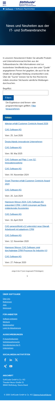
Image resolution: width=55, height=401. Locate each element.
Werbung (6, 322)
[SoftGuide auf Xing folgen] (5, 366)
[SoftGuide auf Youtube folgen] (10, 366)
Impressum (7, 308)
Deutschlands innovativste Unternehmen (23, 141)
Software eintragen (10, 319)
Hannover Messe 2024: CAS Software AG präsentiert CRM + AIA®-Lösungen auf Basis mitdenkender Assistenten (25, 205)
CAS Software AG (13, 129)
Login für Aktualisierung (12, 328)
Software (9, 9)
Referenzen (7, 302)
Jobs (4, 305)
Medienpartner (8, 325)
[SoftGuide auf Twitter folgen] (16, 359)
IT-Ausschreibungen (10, 339)
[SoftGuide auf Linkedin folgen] (10, 359)
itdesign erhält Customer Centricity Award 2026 (26, 123)
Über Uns (6, 299)
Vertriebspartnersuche (11, 342)
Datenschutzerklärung (42, 395)
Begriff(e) (7, 88)
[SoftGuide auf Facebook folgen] (5, 359)
